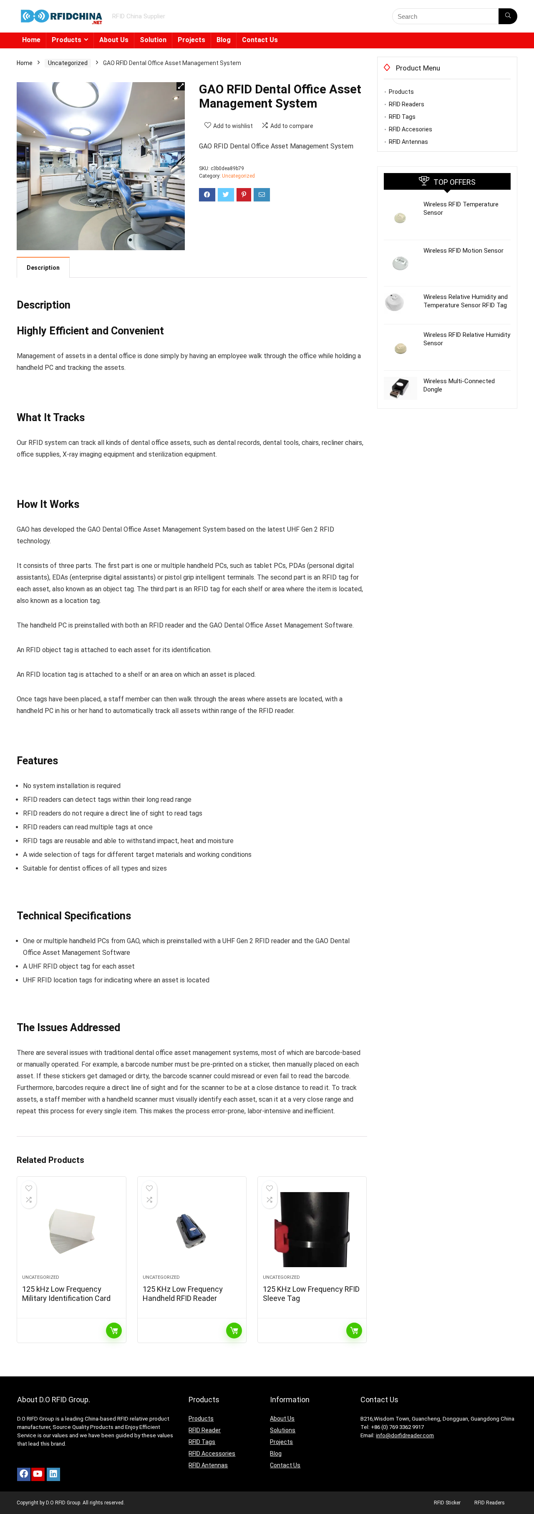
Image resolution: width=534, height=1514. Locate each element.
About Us (113, 40)
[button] (180, 86)
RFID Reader (205, 1430)
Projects (191, 40)
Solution (153, 40)
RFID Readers (406, 104)
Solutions (282, 1430)
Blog (224, 40)
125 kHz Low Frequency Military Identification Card (66, 1294)
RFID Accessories (212, 1453)
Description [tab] (43, 267)
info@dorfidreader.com (405, 1435)
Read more (114, 1330)
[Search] (508, 16)
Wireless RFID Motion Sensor (463, 250)
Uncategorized (68, 63)
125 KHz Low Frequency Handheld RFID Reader (183, 1294)
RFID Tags (402, 116)
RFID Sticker (447, 1503)
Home (31, 40)
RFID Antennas (408, 141)
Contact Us (260, 40)
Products (66, 40)
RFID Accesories (410, 129)
